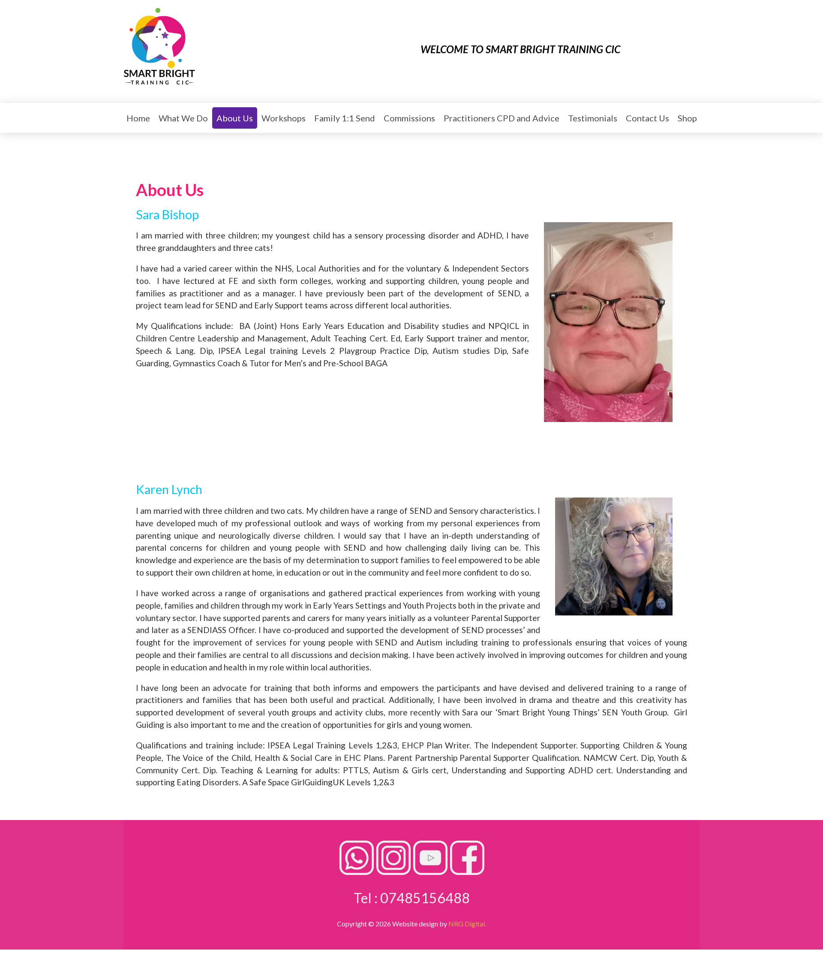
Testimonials (592, 118)
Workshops (283, 118)
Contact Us (647, 118)
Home (138, 118)
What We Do (183, 118)
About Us (234, 118)
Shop (687, 118)
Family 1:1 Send (344, 118)
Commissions (409, 118)
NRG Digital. (467, 924)
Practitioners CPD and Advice (501, 118)
